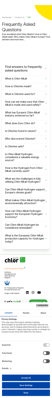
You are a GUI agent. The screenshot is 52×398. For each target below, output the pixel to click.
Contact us (19, 17)
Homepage (7, 17)
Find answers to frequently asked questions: (23, 68)
